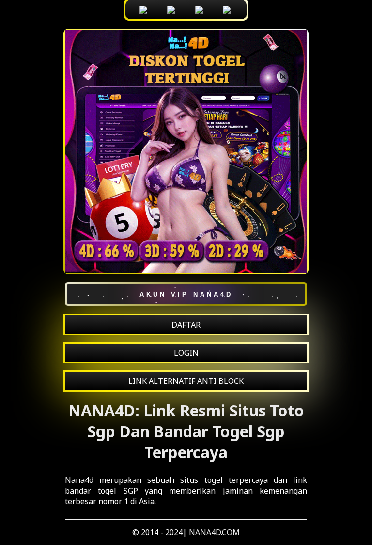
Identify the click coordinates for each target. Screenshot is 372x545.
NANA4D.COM (214, 532)
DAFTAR (186, 324)
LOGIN (186, 352)
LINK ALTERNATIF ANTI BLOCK (186, 381)
